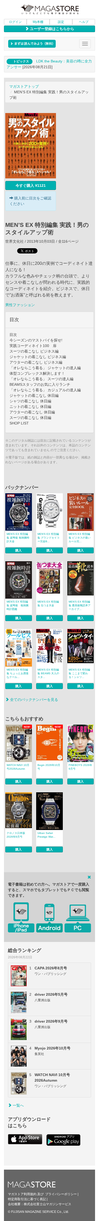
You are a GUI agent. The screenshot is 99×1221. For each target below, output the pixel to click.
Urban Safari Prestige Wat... (46, 835)
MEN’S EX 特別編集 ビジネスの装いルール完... (80, 538)
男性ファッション (20, 305)
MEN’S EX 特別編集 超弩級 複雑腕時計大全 (18, 538)
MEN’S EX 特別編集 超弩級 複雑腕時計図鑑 (18, 605)
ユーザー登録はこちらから (51, 29)
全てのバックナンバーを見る (33, 699)
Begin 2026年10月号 (48, 767)
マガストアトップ (24, 86)
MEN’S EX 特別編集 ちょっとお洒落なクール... (18, 673)
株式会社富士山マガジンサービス (47, 1204)
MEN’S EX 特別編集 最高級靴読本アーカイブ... (80, 605)
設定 (61, 22)
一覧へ (18, 1105)
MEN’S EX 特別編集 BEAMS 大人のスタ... (48, 673)
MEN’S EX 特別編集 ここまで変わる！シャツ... (79, 673)
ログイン (15, 22)
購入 (18, 550)
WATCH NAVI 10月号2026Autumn (18, 767)
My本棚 (38, 22)
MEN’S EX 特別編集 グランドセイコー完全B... (48, 538)
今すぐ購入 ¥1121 (31, 185)
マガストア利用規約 (22, 1194)
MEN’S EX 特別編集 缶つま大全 (48, 603)
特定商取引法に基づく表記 (27, 1199)
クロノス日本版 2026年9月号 (16, 835)
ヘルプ (83, 22)
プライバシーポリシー (61, 1194)
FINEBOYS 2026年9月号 (80, 767)
